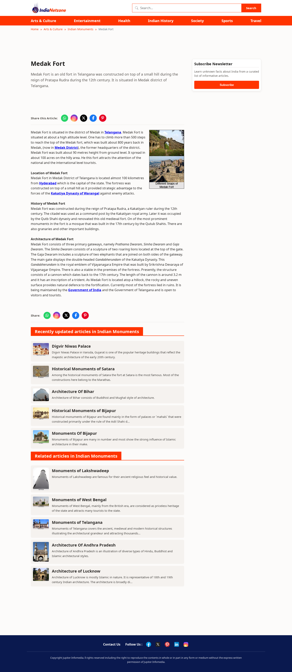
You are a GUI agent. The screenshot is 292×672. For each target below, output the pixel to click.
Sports (227, 21)
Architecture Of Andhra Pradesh (84, 545)
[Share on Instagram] (74, 118)
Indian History (160, 21)
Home (35, 29)
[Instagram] (186, 644)
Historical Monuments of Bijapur (84, 410)
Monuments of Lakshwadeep (80, 470)
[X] (158, 644)
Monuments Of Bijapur (74, 433)
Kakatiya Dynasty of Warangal (75, 193)
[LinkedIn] (176, 644)
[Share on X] (83, 118)
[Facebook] (148, 644)
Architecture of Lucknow (76, 571)
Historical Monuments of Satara (83, 368)
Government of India (84, 290)
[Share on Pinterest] (102, 118)
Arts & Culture (43, 21)
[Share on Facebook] (93, 118)
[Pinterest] (167, 644)
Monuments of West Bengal (79, 499)
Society (197, 21)
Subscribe (227, 85)
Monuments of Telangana (77, 522)
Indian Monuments (80, 29)
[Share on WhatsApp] (64, 118)
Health (124, 21)
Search (251, 8)
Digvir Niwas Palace (71, 346)
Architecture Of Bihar (73, 391)
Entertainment (87, 21)
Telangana (112, 132)
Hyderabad (47, 183)
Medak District (66, 147)
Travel (255, 21)
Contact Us (111, 644)
